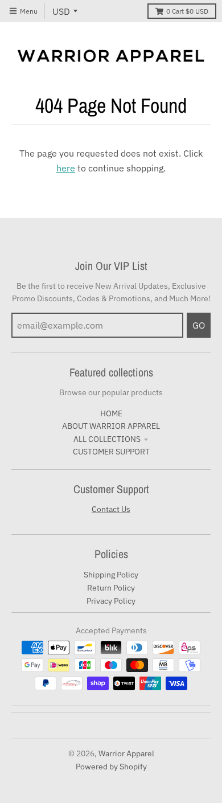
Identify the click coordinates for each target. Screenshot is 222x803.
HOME (111, 413)
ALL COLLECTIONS (107, 439)
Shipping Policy (111, 575)
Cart (187, 11)
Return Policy (111, 588)
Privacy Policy (111, 601)
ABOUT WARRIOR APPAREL (111, 426)
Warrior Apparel (126, 753)
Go (198, 325)
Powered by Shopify (111, 766)
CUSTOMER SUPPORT (111, 451)
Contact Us (111, 509)
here (65, 168)
